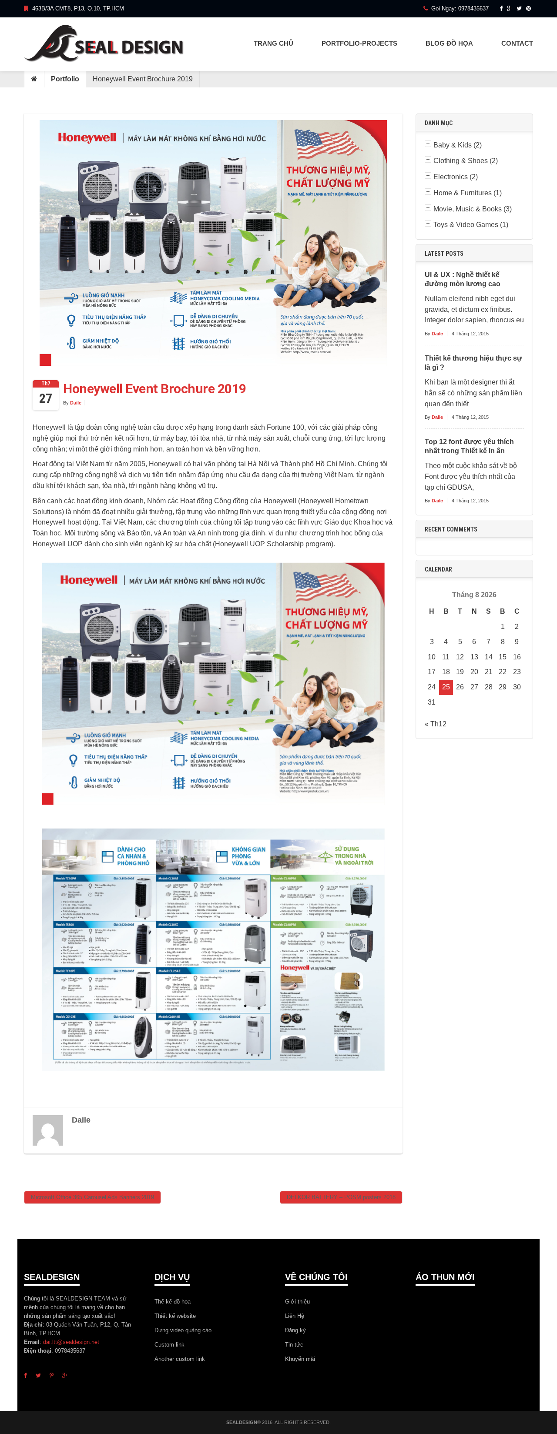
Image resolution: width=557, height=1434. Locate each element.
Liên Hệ (294, 1316)
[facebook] (501, 8)
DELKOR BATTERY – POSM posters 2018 (341, 1197)
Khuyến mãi (300, 1359)
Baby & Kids (452, 145)
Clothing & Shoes (460, 160)
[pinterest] (52, 1375)
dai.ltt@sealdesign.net (71, 1342)
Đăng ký (295, 1330)
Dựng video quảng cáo (182, 1330)
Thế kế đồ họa (172, 1301)
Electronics (450, 177)
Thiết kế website (175, 1316)
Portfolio (65, 79)
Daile (75, 402)
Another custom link (179, 1359)
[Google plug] (509, 8)
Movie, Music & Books (467, 209)
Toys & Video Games (465, 224)
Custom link (169, 1344)
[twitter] (38, 1375)
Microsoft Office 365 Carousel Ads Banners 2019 (92, 1197)
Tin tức (294, 1344)
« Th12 (435, 724)
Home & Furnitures (462, 193)
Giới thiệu (297, 1301)
